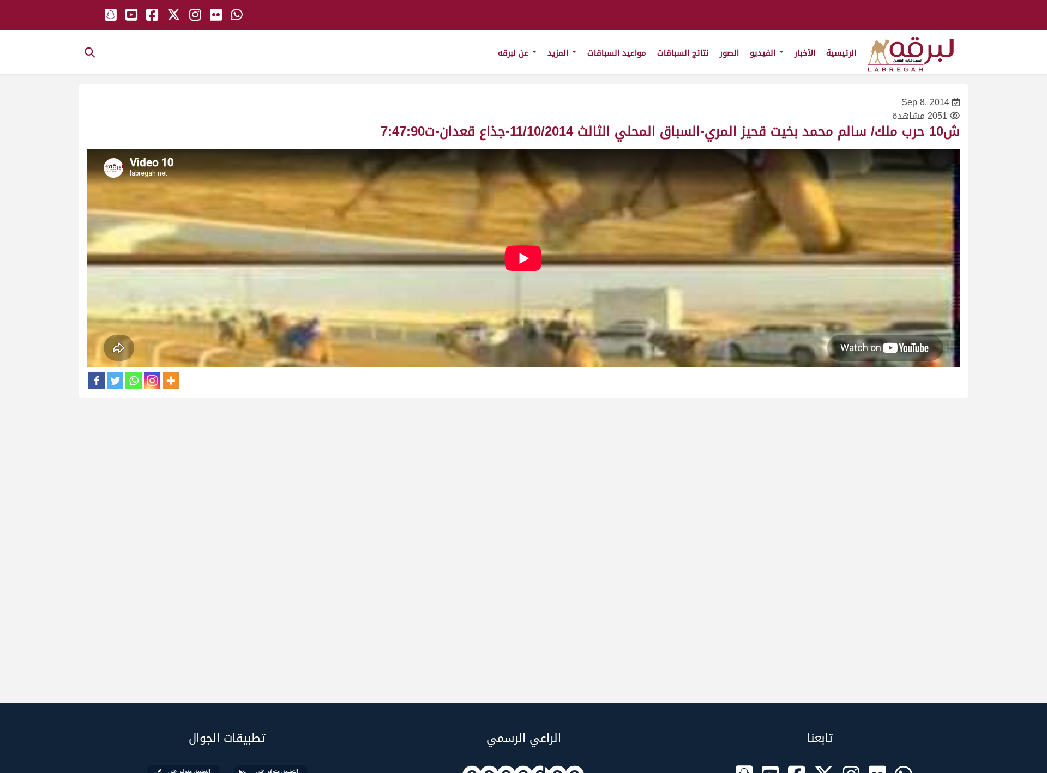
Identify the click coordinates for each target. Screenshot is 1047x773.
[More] (171, 380)
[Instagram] (152, 380)
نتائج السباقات (683, 53)
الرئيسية (841, 53)
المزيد (559, 53)
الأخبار (805, 53)
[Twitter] (115, 380)
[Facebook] (96, 380)
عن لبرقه (514, 53)
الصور (729, 53)
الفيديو (764, 53)
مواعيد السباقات (616, 53)
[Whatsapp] (133, 380)
